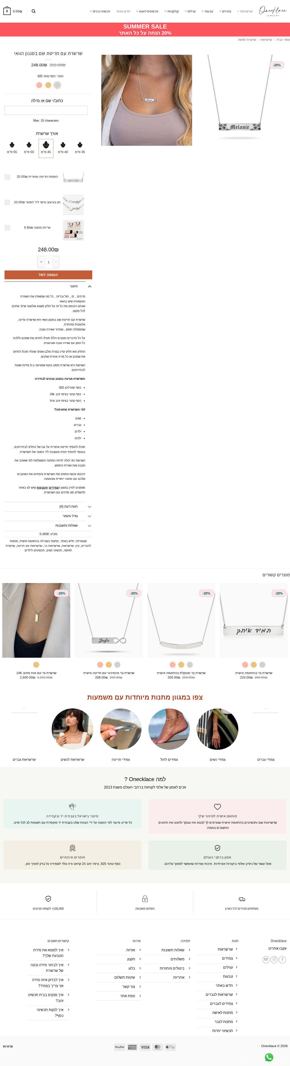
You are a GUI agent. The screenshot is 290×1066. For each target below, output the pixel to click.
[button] (33, 11)
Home (283, 1058)
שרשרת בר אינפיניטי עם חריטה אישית (108, 673)
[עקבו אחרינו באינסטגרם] (274, 959)
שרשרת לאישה (247, 39)
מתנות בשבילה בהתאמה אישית (39, 541)
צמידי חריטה (121, 759)
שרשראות (246, 11)
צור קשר (128, 987)
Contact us (241, 1058)
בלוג (131, 968)
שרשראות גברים (24, 759)
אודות (130, 950)
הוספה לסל (48, 275)
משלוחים (177, 959)
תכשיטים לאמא (148, 11)
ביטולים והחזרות (172, 968)
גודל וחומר (70, 516)
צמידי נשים (217, 759)
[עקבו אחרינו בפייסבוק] (282, 959)
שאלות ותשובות (67, 525)
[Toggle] (89, 286)
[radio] (57, 85)
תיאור (74, 286)
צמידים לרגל (169, 759)
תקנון (131, 959)
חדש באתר (123, 11)
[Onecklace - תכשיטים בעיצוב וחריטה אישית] (273, 11)
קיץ (77, 545)
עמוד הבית (283, 39)
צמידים (226, 11)
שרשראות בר (52, 545)
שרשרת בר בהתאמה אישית (253, 673)
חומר (60, 76)
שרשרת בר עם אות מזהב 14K (36, 673)
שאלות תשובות (173, 950)
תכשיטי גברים (101, 11)
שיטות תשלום (124, 977)
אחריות (178, 977)
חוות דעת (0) (68, 506)
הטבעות (42, 487)
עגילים (192, 11)
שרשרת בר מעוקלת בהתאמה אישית (181, 673)
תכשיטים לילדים (35, 550)
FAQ (255, 1058)
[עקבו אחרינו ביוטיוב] (266, 959)
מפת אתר (127, 996)
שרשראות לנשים (72, 759)
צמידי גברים (265, 759)
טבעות (209, 11)
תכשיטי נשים (54, 550)
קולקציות (173, 11)
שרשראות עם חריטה (29, 545)
